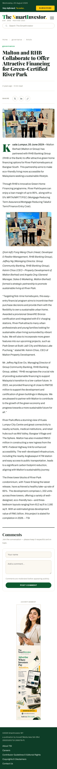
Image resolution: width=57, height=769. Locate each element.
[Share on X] (14, 98)
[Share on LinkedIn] (21, 98)
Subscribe (45, 8)
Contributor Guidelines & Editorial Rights (21, 755)
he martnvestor (24, 16)
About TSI (7, 746)
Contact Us (7, 763)
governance (17, 40)
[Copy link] (27, 98)
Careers (6, 750)
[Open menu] (52, 18)
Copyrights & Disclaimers (14, 759)
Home (5, 40)
